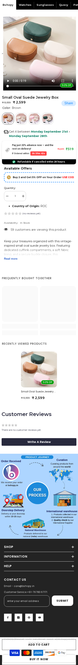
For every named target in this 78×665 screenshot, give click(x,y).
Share (68, 103)
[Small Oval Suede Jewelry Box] (39, 369)
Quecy (63, 4)
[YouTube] (39, 617)
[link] (20, 326)
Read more (10, 258)
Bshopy (8, 4)
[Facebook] (8, 617)
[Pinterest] (29, 617)
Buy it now (39, 659)
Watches (25, 4)
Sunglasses (45, 4)
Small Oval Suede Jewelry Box (39, 391)
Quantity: (10, 188)
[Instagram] (18, 617)
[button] (22, 214)
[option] (39, 53)
